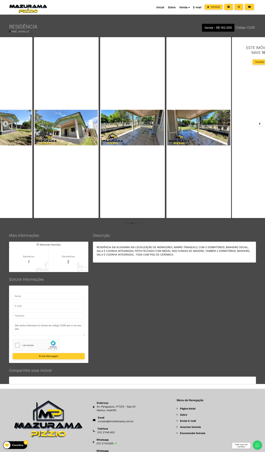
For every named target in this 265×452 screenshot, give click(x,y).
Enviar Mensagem (48, 356)
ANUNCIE (215, 7)
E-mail (197, 7)
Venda (183, 7)
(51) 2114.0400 (105, 443)
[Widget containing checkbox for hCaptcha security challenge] (36, 345)
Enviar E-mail (188, 420)
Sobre (172, 7)
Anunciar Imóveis (190, 427)
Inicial (160, 7)
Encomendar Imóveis (192, 433)
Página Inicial (187, 408)
